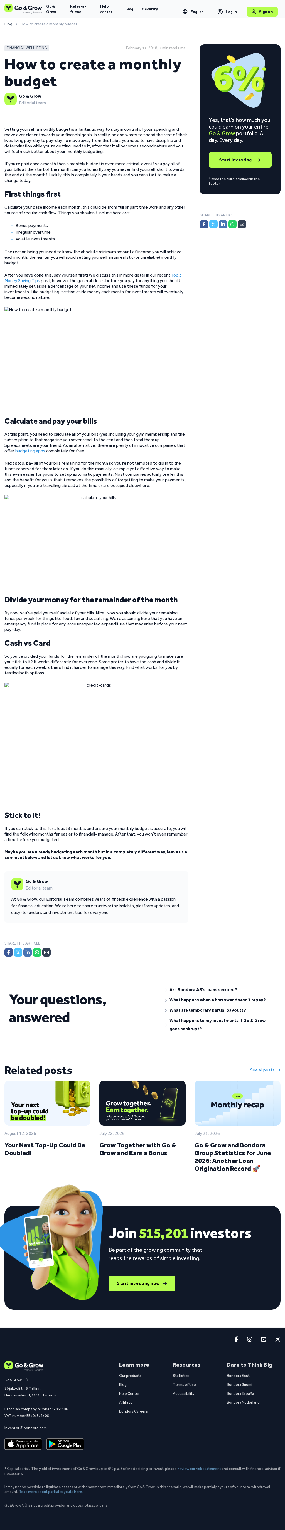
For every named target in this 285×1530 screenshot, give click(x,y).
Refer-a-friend (78, 9)
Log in (231, 11)
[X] (18, 952)
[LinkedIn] (27, 952)
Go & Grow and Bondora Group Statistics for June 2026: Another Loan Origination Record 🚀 (233, 1156)
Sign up (266, 11)
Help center (106, 9)
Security (150, 9)
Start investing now (138, 1283)
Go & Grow (51, 9)
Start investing (235, 159)
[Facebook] (8, 952)
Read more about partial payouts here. (51, 1491)
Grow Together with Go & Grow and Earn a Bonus (137, 1149)
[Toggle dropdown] (185, 11)
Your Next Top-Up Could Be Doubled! (44, 1149)
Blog (129, 9)
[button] (220, 989)
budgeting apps (30, 451)
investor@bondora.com (25, 1428)
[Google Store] (65, 1444)
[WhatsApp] (37, 952)
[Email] (46, 952)
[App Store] (23, 1444)
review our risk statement (199, 1468)
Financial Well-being (27, 48)
